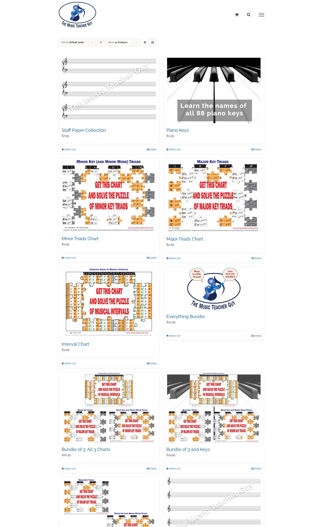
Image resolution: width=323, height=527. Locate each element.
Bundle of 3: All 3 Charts (86, 449)
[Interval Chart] (109, 302)
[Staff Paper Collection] (109, 90)
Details (153, 149)
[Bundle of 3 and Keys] (214, 407)
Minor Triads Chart (80, 238)
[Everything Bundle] (214, 288)
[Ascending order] (100, 42)
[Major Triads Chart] (214, 195)
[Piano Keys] (214, 90)
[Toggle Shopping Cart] (237, 15)
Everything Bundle (185, 316)
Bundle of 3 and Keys (188, 449)
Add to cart (70, 149)
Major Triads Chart (184, 239)
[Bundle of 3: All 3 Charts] (109, 407)
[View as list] (152, 42)
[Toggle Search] (248, 14)
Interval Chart (75, 344)
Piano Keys (177, 130)
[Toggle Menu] (262, 14)
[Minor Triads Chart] (109, 195)
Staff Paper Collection (84, 130)
